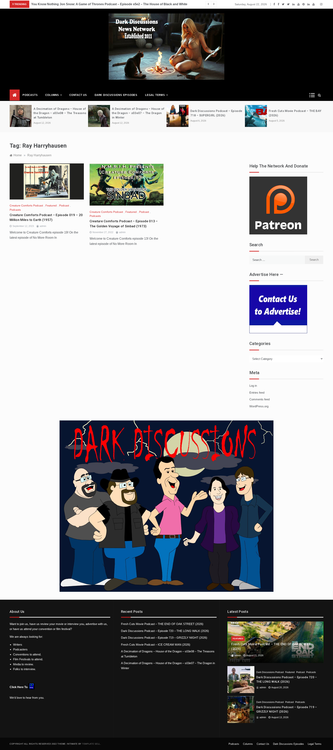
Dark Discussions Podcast (270, 672)
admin (43, 226)
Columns (52, 95)
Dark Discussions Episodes (116, 95)
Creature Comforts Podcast (26, 205)
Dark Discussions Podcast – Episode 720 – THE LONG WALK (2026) (165, 630)
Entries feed (256, 392)
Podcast (64, 205)
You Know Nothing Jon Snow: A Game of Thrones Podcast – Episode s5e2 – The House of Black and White (109, 4)
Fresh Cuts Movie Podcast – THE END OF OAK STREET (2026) (162, 624)
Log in (253, 385)
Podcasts (30, 95)
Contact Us (78, 95)
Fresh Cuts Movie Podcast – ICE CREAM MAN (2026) (155, 644)
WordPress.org (258, 406)
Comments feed (259, 399)
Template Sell (91, 744)
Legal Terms (155, 95)
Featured (51, 205)
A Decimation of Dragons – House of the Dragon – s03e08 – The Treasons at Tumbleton (60, 113)
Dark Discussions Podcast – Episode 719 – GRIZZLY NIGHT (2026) (164, 637)
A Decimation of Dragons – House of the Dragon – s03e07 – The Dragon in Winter (138, 113)
